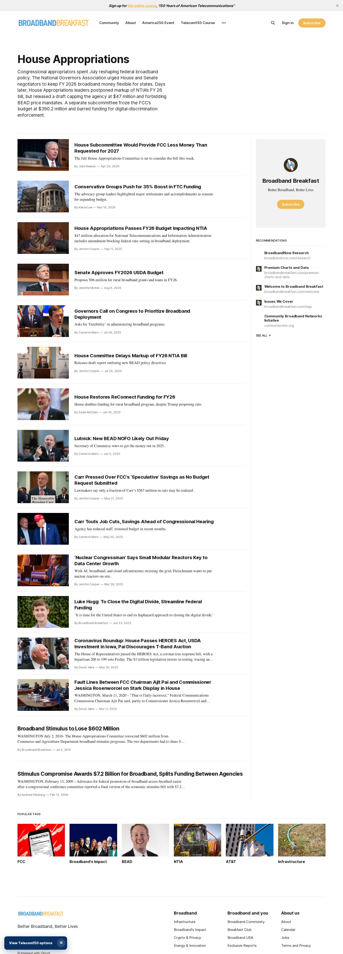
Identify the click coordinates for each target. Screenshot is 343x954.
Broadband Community (246, 921)
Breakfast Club (240, 929)
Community (109, 23)
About (131, 23)
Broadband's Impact (190, 929)
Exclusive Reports (242, 945)
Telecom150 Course (198, 23)
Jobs (285, 937)
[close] (337, 5)
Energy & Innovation (190, 945)
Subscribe (312, 23)
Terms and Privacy (296, 945)
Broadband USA (240, 937)
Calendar (288, 929)
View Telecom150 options (30, 943)
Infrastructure (185, 921)
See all (262, 335)
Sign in (288, 23)
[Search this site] (273, 23)
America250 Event (158, 23)
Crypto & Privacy (187, 937)
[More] (224, 23)
